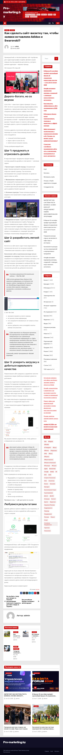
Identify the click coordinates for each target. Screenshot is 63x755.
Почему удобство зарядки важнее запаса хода (51, 418)
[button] (53, 23)
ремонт (27, 16)
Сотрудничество (49, 187)
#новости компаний (30, 14)
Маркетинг (47, 320)
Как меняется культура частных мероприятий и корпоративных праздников (43, 728)
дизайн (52, 496)
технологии (47, 531)
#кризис (46, 456)
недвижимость (48, 508)
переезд (46, 511)
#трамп (54, 465)
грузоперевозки (48, 493)
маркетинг (44, 14)
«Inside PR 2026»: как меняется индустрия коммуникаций (50, 427)
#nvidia (46, 444)
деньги (46, 496)
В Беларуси (47, 288)
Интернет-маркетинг (50, 306)
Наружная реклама (49, 327)
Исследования (48, 312)
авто (45, 481)
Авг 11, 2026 (16, 638)
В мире (46, 292)
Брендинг (47, 284)
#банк (54, 447)
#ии (45, 453)
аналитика (51, 481)
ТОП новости (48, 369)
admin (17, 46)
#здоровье (54, 450)
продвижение (33, 16)
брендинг (46, 487)
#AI (45, 441)
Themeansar (6, 752)
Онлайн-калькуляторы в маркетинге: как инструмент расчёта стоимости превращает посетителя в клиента (51, 393)
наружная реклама (49, 505)
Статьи (46, 365)
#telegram (47, 447)
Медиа (46, 324)
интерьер (46, 499)
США (49, 475)
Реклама (46, 355)
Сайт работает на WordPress (10, 750)
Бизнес (7, 30)
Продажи (16, 649)
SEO (55, 14)
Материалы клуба (49, 177)
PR (56, 472)
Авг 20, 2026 (10, 698)
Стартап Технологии (49, 478)
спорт (46, 520)
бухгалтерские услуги (50, 490)
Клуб (45, 169)
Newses (23, 750)
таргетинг (47, 528)
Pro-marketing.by (12, 12)
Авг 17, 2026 (38, 698)
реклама (50, 14)
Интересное (47, 302)
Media (52, 472)
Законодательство (49, 296)
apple (45, 469)
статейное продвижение (48, 524)
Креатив (46, 316)
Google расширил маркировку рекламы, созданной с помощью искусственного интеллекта (50, 262)
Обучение (47, 337)
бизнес (38, 14)
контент (53, 499)
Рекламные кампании (50, 359)
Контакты (46, 173)
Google (46, 472)
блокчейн (52, 484)
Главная (47, 751)
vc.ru (37, 589)
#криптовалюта (48, 459)
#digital (50, 441)
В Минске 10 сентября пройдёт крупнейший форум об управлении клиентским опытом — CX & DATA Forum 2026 (51, 78)
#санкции (47, 465)
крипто (46, 502)
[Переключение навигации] (49, 23)
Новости (46, 334)
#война (46, 450)
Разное (12, 30)
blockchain (52, 469)
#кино (50, 453)
